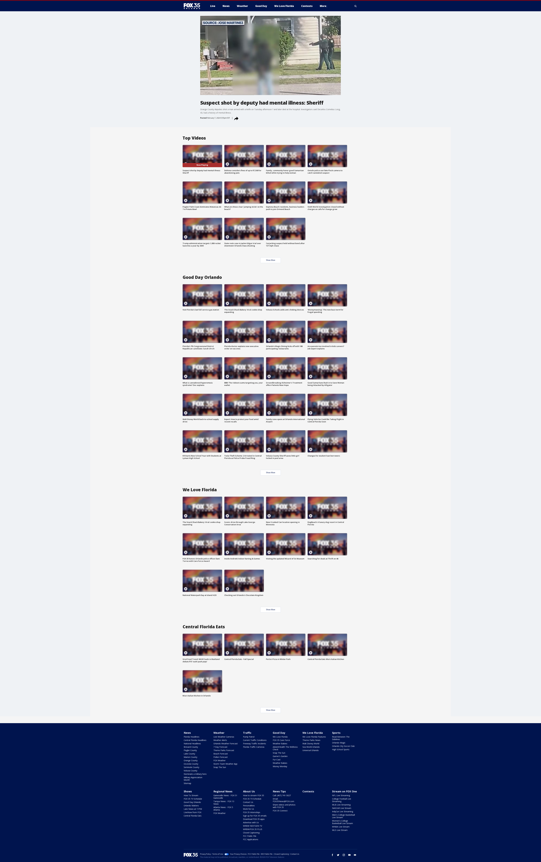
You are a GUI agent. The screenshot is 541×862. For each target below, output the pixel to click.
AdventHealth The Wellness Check (285, 748)
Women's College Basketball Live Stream (342, 822)
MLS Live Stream (340, 830)
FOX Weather (219, 760)
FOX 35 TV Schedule (193, 798)
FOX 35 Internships (251, 812)
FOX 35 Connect (280, 810)
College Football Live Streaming (341, 800)
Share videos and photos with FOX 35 (284, 806)
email (355, 855)
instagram (344, 855)
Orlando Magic (338, 742)
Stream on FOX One (344, 791)
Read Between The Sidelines (341, 738)
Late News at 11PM (193, 809)
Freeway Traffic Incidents (254, 743)
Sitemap (187, 783)
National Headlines (192, 743)
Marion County (190, 757)
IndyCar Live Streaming (342, 811)
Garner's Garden (280, 756)
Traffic (247, 732)
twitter (338, 855)
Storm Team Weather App (225, 763)
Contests (308, 791)
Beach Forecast (220, 753)
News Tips (279, 791)
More (323, 6)
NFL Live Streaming (341, 795)
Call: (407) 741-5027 (282, 795)
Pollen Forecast (220, 757)
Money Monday (280, 766)
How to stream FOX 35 (253, 795)
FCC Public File (249, 836)
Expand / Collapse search (355, 6)
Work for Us (248, 809)
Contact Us (248, 802)
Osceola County (191, 763)
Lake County (189, 753)
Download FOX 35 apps (254, 819)
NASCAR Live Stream (341, 808)
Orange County (191, 760)
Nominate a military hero (195, 774)
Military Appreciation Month (193, 778)
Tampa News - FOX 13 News (223, 802)
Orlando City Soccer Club (343, 746)
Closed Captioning (251, 832)
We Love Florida (280, 736)
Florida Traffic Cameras (253, 747)
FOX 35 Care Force (281, 740)
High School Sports (340, 749)
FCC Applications (250, 839)
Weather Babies (280, 743)
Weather (218, 732)
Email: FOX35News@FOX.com (283, 800)
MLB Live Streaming (341, 804)
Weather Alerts (220, 740)
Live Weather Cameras (223, 736)
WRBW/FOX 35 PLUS (252, 829)
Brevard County (191, 747)
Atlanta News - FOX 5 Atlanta (223, 808)
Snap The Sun (219, 767)
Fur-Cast (277, 759)
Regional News (222, 791)
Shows (188, 791)
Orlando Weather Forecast (225, 743)
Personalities (249, 805)
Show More (270, 260)
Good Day (279, 732)
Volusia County (190, 770)
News (187, 732)
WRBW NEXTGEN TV (252, 826)
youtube (349, 855)
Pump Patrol (248, 736)
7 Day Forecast (220, 747)
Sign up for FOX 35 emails (255, 815)
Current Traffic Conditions (255, 740)
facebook (332, 855)
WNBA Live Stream (341, 826)
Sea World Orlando (311, 747)
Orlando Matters (191, 805)
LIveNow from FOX (192, 812)
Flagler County (190, 750)
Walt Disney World (310, 743)
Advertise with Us (251, 822)
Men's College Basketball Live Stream (343, 816)
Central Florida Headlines (195, 740)
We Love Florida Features (314, 736)
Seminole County (191, 767)
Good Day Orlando (192, 802)
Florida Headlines (191, 736)
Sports (336, 732)
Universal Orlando (310, 750)
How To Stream (191, 795)
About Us (249, 791)
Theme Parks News (311, 740)
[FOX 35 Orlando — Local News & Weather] (193, 6)
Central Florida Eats (192, 815)
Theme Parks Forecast (223, 750)
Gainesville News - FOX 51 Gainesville (225, 796)
